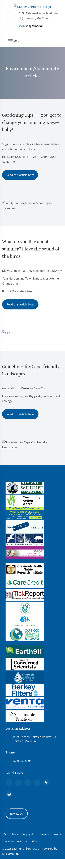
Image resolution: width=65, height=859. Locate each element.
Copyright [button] (27, 834)
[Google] (9, 782)
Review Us (16, 814)
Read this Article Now (20, 304)
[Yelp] (27, 782)
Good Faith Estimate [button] (15, 841)
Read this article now (20, 175)
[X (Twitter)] (37, 782)
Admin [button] (34, 841)
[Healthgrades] (46, 782)
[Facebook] (18, 782)
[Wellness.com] (9, 794)
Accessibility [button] (11, 834)
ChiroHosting (10, 854)
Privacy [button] (57, 834)
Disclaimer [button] (43, 834)
